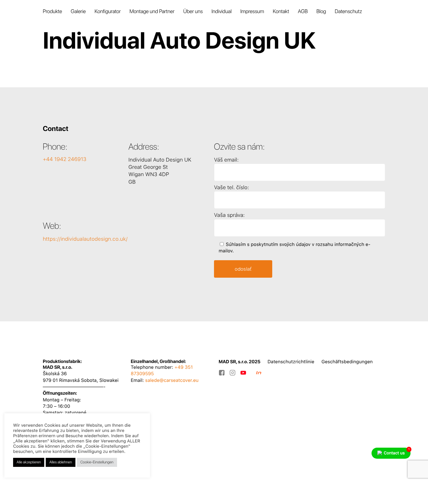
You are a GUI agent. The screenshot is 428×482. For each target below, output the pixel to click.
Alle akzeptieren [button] (29, 462)
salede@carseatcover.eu (172, 380)
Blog (321, 11)
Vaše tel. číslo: (231, 188)
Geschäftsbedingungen (347, 361)
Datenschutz (348, 11)
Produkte (52, 11)
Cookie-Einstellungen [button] (97, 462)
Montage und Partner (152, 11)
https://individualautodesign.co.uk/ (85, 239)
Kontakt (281, 11)
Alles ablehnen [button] (60, 462)
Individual (221, 11)
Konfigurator (108, 11)
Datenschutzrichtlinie (291, 361)
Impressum (252, 11)
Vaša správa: (229, 215)
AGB (303, 11)
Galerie (78, 11)
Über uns (193, 11)
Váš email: (226, 160)
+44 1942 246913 (64, 159)
